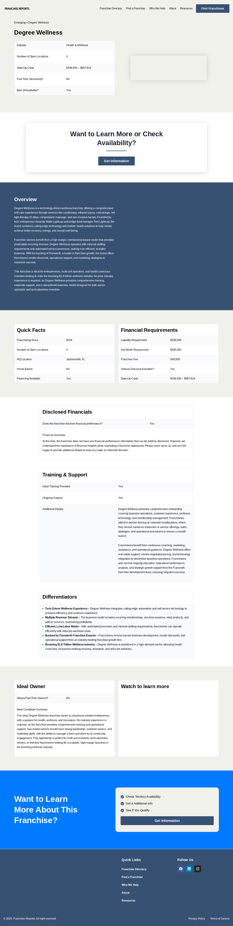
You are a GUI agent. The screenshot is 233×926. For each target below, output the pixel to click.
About (172, 8)
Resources (186, 8)
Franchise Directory (111, 8)
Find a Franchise (135, 8)
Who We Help (157, 8)
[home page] (17, 8)
